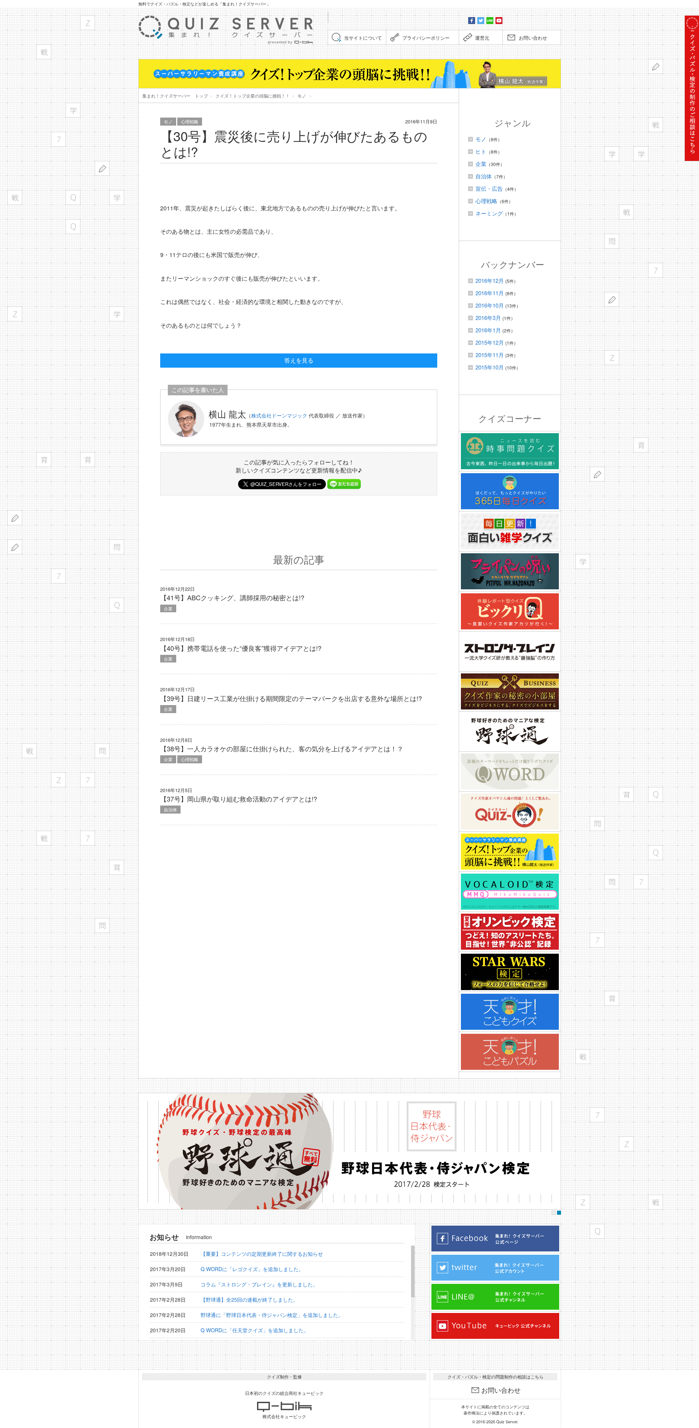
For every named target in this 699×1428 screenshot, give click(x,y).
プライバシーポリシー (426, 37)
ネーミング (489, 213)
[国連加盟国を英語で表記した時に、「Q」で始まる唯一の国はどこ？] (116, 605)
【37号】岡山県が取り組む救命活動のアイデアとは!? (238, 798)
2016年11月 (489, 293)
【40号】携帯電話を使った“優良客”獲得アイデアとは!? (240, 648)
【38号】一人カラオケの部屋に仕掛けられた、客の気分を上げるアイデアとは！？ (281, 748)
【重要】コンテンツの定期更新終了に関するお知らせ (262, 1253)
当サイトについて (363, 37)
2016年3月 (488, 317)
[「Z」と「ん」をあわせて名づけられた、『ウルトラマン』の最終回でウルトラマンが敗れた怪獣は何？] (58, 779)
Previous (146, 1151)
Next (553, 1151)
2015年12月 (489, 342)
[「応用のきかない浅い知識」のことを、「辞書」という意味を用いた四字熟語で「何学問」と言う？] (116, 546)
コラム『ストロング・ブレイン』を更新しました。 (259, 1284)
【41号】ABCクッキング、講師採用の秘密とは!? (232, 597)
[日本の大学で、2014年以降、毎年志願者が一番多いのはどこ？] (116, 313)
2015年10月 (489, 367)
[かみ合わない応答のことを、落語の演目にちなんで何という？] (102, 925)
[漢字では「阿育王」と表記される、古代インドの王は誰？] (43, 459)
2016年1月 (488, 330)
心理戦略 (189, 121)
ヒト (480, 151)
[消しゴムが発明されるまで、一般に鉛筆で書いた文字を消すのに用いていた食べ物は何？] (14, 517)
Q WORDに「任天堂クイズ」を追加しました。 (255, 1330)
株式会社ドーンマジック (279, 415)
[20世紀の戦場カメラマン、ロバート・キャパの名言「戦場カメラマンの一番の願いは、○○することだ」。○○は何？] (29, 750)
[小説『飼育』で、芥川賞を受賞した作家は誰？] (87, 459)
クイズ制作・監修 (284, 1376)
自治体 (170, 809)
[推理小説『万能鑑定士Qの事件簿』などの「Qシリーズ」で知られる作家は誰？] (73, 197)
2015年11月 (489, 355)
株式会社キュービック (284, 1416)
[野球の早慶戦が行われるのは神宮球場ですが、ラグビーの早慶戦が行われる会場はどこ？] (43, 51)
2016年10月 (489, 305)
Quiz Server (506, 1421)
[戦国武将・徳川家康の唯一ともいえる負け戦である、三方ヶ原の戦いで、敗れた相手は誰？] (43, 838)
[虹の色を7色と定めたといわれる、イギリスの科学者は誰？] (87, 838)
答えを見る (298, 360)
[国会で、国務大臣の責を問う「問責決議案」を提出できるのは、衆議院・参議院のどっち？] (102, 750)
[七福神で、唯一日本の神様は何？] (58, 576)
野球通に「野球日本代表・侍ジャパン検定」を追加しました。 (272, 1314)
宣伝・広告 (489, 188)
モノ (168, 121)
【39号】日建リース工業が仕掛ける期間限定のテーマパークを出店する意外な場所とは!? (291, 698)
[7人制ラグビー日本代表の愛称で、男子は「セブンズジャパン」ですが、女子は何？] (58, 139)
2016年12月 (489, 280)
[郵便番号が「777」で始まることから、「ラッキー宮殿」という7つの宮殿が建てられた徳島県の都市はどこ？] (87, 779)
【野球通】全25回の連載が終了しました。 (249, 1299)
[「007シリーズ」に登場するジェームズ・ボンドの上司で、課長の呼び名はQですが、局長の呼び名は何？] (73, 226)
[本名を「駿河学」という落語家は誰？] (116, 197)
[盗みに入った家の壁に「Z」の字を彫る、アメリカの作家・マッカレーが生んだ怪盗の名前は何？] (14, 313)
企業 (168, 608)
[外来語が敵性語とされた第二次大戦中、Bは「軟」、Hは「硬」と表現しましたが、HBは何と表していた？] (14, 546)
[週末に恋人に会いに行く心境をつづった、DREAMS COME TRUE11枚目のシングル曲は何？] (14, 197)
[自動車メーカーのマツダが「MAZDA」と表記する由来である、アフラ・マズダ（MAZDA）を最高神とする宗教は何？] (87, 22)
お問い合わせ (533, 37)
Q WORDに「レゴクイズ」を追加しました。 (252, 1269)
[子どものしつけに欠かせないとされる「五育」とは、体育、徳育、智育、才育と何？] (116, 867)
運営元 (482, 37)
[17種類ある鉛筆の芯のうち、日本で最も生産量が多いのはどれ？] (102, 168)
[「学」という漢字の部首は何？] (73, 110)
